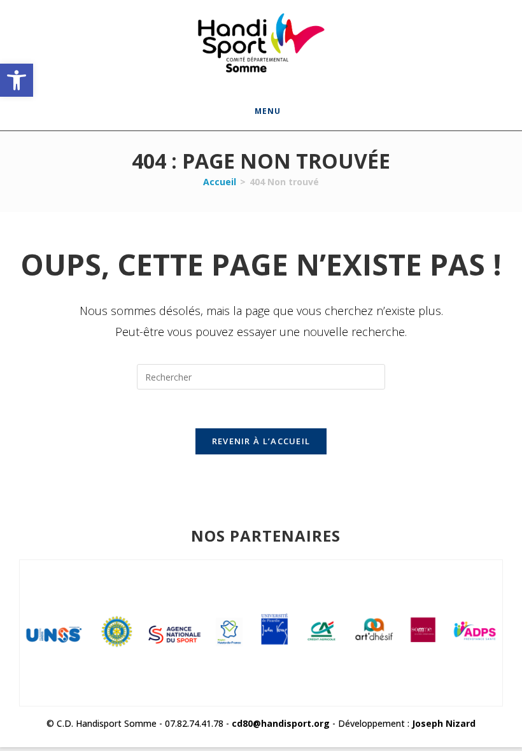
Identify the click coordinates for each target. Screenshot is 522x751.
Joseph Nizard (444, 723)
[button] (16, 80)
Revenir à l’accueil (261, 441)
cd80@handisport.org (281, 723)
